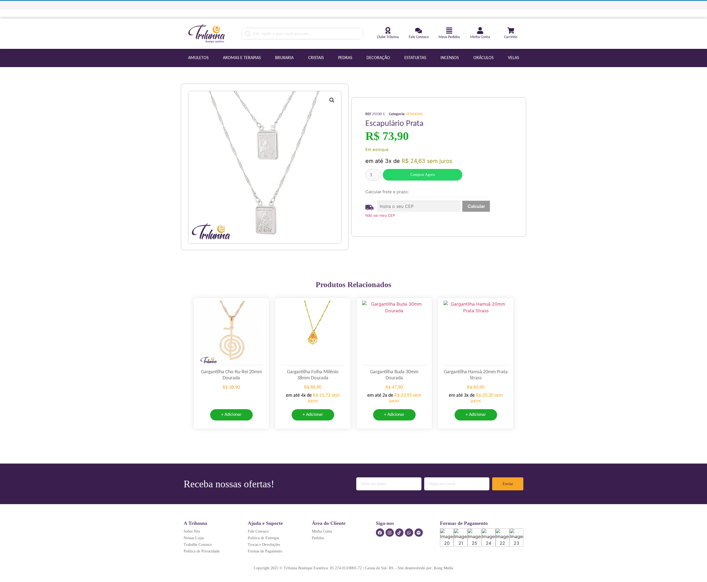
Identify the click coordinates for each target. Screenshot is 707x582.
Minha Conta (480, 37)
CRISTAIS (316, 58)
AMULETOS (198, 58)
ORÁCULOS (483, 58)
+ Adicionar (231, 414)
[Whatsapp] (409, 532)
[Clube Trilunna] (387, 30)
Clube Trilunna (388, 37)
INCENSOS (449, 58)
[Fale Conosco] (418, 30)
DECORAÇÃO (378, 58)
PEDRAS (345, 58)
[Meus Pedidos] (449, 30)
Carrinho (510, 37)
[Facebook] (380, 532)
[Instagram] (390, 532)
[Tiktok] (399, 532)
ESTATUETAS (415, 58)
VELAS (513, 58)
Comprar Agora (422, 175)
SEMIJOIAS (414, 114)
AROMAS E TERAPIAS (242, 58)
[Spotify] (419, 532)
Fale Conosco (419, 37)
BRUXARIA (284, 58)
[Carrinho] (510, 30)
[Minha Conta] (480, 30)
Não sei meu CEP (380, 215)
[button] (332, 100)
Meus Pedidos (449, 37)
